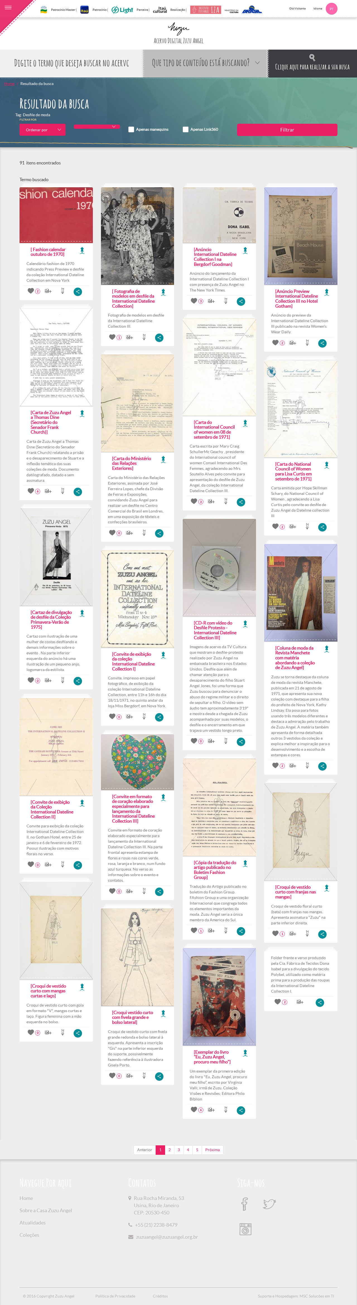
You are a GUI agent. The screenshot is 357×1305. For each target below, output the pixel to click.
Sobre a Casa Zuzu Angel (46, 1210)
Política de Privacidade (115, 1296)
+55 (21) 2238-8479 (156, 1225)
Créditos (160, 1296)
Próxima (212, 1150)
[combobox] (43, 130)
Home (9, 83)
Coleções (29, 1235)
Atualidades (33, 1223)
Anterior (144, 1150)
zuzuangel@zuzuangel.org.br (167, 1237)
